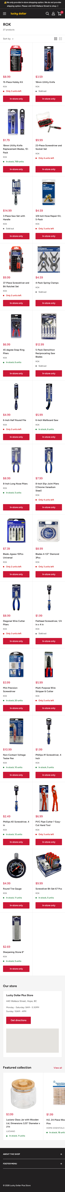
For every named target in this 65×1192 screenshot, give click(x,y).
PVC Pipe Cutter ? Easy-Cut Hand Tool (48, 823)
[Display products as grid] (55, 38)
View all (58, 1067)
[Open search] (47, 13)
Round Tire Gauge (12, 888)
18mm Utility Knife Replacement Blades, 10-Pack (16, 149)
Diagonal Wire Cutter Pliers (14, 623)
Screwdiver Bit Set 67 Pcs (49, 888)
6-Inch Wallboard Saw (47, 420)
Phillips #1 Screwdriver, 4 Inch (48, 757)
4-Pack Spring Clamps (47, 282)
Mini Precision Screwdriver (10, 690)
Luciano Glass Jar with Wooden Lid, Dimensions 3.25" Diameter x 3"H (23, 1123)
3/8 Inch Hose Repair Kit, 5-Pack (48, 218)
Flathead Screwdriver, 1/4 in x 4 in (49, 623)
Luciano (10, 1131)
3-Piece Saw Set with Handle (14, 218)
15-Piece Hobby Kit (13, 82)
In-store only (16, 98)
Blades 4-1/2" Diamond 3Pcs (47, 556)
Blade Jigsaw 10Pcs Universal (13, 556)
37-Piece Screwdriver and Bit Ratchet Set (16, 284)
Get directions (18, 1020)
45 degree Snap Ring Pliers (13, 351)
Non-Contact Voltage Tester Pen (14, 757)
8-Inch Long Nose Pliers (15, 483)
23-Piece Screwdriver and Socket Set (49, 147)
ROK (5, 86)
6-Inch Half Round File (14, 420)
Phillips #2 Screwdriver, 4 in (16, 823)
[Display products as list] (60, 38)
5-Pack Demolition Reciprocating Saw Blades (45, 353)
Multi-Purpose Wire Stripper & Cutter (45, 690)
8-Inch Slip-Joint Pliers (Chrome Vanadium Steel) (47, 487)
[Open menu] (4, 13)
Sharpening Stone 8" (13, 952)
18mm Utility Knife (45, 82)
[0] (59, 13)
